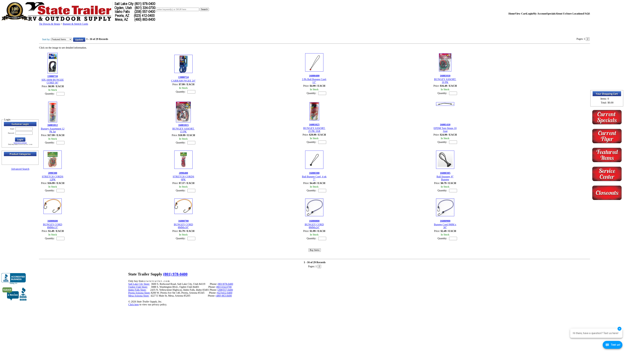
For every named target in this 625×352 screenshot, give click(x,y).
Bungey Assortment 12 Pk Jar (52, 130)
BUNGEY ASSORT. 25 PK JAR (314, 129)
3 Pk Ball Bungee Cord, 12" (314, 81)
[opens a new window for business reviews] (13, 278)
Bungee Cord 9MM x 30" (445, 226)
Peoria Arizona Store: (139, 292)
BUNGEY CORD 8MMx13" (52, 226)
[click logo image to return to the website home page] (78, 21)
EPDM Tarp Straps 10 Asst (445, 129)
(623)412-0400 (224, 292)
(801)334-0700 (224, 287)
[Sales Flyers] (607, 142)
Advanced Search (20, 169)
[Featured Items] (607, 123)
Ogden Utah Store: (138, 287)
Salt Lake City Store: (139, 284)
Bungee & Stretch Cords (75, 23)
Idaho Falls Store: (137, 289)
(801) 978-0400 (175, 274)
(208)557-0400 (225, 289)
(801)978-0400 (225, 284)
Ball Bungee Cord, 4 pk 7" (314, 178)
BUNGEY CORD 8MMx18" (183, 226)
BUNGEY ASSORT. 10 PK (445, 81)
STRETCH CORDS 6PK (183, 178)
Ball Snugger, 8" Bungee (445, 178)
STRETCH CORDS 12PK (52, 178)
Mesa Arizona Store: (138, 295)
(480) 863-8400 (224, 295)
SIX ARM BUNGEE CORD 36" (53, 81)
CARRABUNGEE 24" (183, 80)
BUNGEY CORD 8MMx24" (314, 226)
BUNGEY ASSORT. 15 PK (183, 130)
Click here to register (20, 143)
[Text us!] (612, 345)
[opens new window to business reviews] (14, 300)
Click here (133, 304)
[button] (20, 139)
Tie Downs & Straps (49, 23)
